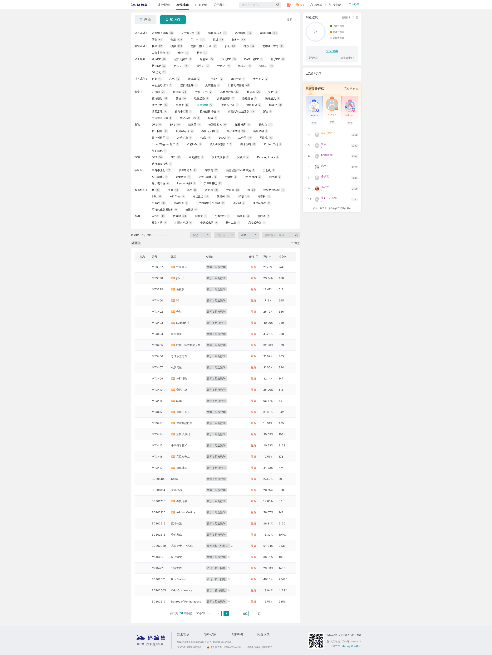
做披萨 (180, 289)
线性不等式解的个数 (188, 345)
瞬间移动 (176, 490)
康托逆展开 (183, 412)
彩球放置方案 (179, 356)
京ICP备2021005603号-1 (189, 647)
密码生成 (181, 389)
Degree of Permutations (186, 601)
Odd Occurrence (181, 590)
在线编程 (182, 5)
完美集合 (181, 267)
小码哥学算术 (179, 445)
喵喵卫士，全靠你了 (183, 545)
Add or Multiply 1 (187, 512)
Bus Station (178, 579)
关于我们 (219, 5)
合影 (179, 311)
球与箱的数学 (184, 423)
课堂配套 (164, 5)
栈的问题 (176, 367)
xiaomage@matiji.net (351, 646)
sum (179, 400)
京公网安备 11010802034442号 (225, 647)
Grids (174, 478)
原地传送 (176, 523)
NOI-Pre (201, 5)
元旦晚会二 (183, 456)
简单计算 (181, 467)
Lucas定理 (182, 322)
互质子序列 (183, 434)
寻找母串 (181, 501)
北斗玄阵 (176, 568)
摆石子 (180, 278)
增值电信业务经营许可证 (259, 647)
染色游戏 (176, 534)
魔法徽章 (176, 556)
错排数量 (176, 333)
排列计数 (181, 378)
